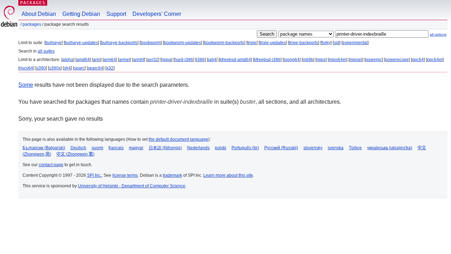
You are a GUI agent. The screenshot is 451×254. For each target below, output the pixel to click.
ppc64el (435, 59)
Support (116, 14)
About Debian (38, 14)
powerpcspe (397, 59)
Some (25, 85)
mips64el (337, 59)
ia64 (212, 59)
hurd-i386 (183, 59)
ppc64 (418, 59)
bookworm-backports (224, 42)
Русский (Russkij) (281, 147)
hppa (166, 59)
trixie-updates (273, 42)
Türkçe (355, 147)
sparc (79, 68)
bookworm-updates (182, 42)
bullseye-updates (81, 42)
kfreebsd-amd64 (235, 59)
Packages (32, 2)
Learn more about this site (228, 175)
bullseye (53, 42)
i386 (200, 59)
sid (336, 42)
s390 (41, 68)
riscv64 (26, 68)
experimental (354, 42)
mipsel (356, 59)
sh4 (67, 68)
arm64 (110, 59)
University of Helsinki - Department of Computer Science (131, 185)
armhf (138, 59)
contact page (51, 164)
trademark (172, 175)
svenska (336, 147)
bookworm (151, 42)
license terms (125, 175)
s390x (55, 68)
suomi (97, 147)
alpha (67, 59)
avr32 (152, 59)
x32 (109, 68)
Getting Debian (81, 14)
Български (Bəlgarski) (44, 147)
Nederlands (198, 147)
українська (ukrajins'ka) (389, 147)
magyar (136, 147)
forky (325, 42)
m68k (308, 59)
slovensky (312, 147)
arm (96, 59)
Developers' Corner (156, 14)
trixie (252, 42)
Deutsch (78, 147)
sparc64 (95, 68)
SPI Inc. (94, 175)
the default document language (178, 139)
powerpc (373, 59)
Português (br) (245, 147)
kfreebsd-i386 (267, 59)
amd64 (83, 59)
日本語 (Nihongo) (165, 147)
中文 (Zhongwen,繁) (75, 154)
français (116, 147)
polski (220, 147)
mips (321, 59)
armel (124, 59)
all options (438, 34)
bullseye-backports (119, 42)
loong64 (291, 59)
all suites (46, 51)
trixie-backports (303, 42)
